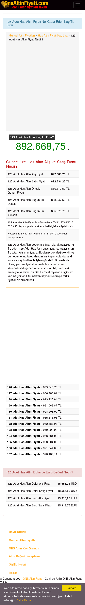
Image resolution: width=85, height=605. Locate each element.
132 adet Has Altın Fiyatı (23, 424)
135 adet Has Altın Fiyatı (23, 442)
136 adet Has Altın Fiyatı (23, 448)
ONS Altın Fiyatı (32, 578)
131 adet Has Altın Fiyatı (23, 417)
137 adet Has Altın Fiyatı (23, 454)
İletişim (13, 573)
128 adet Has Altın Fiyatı (23, 399)
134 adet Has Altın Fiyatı (23, 436)
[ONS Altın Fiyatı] (24, 4)
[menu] (77, 5)
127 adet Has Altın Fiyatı (23, 393)
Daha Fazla (23, 600)
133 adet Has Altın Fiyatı (23, 430)
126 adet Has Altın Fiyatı (23, 387)
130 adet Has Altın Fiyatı (23, 411)
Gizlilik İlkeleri (17, 564)
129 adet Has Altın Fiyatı (23, 405)
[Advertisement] (42, 85)
